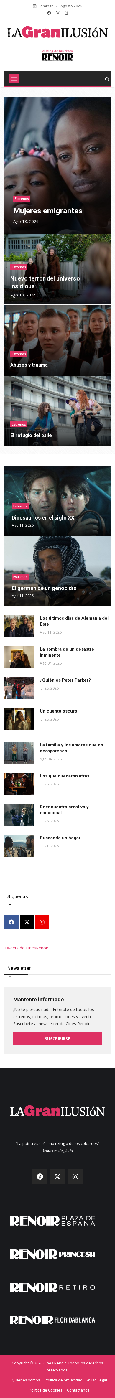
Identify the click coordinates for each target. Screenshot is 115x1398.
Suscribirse (57, 1038)
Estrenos (22, 198)
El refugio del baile (31, 435)
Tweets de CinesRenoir (26, 948)
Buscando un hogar (60, 837)
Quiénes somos (26, 1380)
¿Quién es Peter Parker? (65, 680)
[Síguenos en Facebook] (49, 13)
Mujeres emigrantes (48, 210)
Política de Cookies (46, 1390)
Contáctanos (78, 1390)
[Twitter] (27, 922)
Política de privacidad (64, 1380)
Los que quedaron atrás (64, 776)
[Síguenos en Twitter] (58, 13)
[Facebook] (11, 922)
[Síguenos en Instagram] (66, 13)
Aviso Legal (97, 1380)
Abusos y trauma (29, 365)
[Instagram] (42, 922)
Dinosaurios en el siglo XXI (44, 518)
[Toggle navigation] (14, 78)
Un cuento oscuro (58, 711)
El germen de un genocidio (44, 588)
